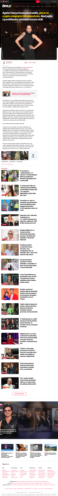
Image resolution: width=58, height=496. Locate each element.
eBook (27, 62)
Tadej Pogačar (13, 474)
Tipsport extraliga (23, 473)
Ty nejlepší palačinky (32, 470)
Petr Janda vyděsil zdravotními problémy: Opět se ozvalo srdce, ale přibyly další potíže (28, 381)
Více (54, 6)
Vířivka (49, 483)
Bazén (14, 483)
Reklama (11, 488)
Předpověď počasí (24, 481)
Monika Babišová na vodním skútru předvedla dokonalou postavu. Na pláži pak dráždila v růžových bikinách (27, 235)
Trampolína (24, 483)
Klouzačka (32, 483)
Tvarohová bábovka (32, 474)
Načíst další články (19, 393)
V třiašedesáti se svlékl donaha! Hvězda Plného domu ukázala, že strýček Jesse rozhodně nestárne (28, 322)
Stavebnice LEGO (20, 484)
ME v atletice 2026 (23, 474)
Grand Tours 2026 (14, 477)
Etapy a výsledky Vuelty (15, 471)
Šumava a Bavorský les (42, 473)
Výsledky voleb (4, 473)
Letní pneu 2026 (50, 470)
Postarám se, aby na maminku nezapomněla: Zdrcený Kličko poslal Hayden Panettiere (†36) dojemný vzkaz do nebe (28, 205)
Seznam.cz (54, 1)
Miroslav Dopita (19, 161)
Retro (38, 6)
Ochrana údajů (34, 488)
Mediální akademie (20, 488)
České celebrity (12, 161)
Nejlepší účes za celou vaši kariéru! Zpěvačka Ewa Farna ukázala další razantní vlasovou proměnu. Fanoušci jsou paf (28, 338)
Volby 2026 (4, 470)
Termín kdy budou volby (6, 474)
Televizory (41, 484)
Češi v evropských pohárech (43, 481)
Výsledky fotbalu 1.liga (24, 471)
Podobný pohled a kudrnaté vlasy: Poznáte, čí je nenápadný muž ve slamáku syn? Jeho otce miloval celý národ (28, 249)
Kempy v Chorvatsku (41, 470)
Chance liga (22, 470)
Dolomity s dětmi (41, 477)
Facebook (7, 488)
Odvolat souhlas (41, 488)
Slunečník (28, 483)
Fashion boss (48, 6)
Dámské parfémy (27, 484)
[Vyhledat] (38, 1)
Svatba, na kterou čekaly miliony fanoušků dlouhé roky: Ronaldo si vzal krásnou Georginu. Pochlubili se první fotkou (28, 294)
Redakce (14, 488)
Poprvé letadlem (41, 471)
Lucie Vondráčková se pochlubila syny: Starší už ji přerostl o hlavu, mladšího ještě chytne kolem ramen (28, 278)
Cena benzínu (35, 481)
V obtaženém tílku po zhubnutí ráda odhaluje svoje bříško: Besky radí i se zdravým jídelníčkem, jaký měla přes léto (28, 190)
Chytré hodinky (46, 484)
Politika (23, 6)
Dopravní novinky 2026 (51, 473)
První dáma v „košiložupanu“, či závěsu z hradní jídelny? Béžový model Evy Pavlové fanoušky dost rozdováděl (28, 175)
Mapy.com (18, 481)
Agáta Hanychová (5, 161)
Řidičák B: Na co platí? (51, 474)
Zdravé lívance (31, 473)
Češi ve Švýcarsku (41, 474)
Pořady (28, 6)
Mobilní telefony (14, 484)
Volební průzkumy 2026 (6, 471)
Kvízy (42, 6)
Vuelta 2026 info (14, 470)
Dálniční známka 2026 (51, 471)
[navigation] (1, 1)
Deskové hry (37, 484)
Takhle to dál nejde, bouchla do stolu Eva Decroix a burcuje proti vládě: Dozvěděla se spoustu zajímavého (28, 352)
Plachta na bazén (18, 483)
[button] (29, 41)
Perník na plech (31, 477)
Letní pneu (32, 484)
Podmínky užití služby (27, 488)
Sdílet (32, 62)
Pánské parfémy (52, 484)
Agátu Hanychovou (28, 67)
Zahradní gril (45, 483)
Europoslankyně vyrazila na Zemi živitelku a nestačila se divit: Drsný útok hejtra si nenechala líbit (28, 263)
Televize (33, 6)
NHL (21, 477)
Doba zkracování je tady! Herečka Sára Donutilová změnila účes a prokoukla (27, 366)
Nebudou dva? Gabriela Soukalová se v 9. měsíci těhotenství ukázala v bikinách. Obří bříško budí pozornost (28, 219)
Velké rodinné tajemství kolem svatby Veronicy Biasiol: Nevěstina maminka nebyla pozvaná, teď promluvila (28, 308)
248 (35, 62)
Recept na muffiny (32, 471)
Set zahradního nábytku (38, 483)
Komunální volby (5, 477)
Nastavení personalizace (49, 488)
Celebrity (17, 6)
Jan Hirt (12, 473)
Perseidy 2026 (30, 481)
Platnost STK (49, 477)
